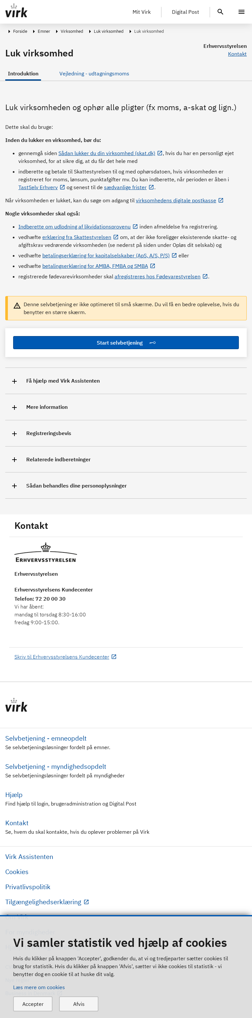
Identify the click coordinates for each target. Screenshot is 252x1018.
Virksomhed (72, 31)
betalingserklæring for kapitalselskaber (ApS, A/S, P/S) (106, 255)
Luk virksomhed (109, 31)
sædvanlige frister (125, 187)
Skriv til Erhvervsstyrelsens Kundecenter (61, 656)
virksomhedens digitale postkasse (176, 200)
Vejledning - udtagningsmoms (94, 73)
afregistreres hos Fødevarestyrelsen (157, 276)
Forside (20, 31)
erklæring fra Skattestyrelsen (76, 237)
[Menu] (241, 12)
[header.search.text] (220, 11)
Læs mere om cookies (39, 987)
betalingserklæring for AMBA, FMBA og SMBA (95, 266)
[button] (126, 381)
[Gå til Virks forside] (126, 705)
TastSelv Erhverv (38, 187)
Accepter (33, 1004)
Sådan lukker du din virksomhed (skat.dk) (106, 153)
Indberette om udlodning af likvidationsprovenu (74, 226)
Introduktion (23, 73)
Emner (44, 31)
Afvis (79, 1004)
